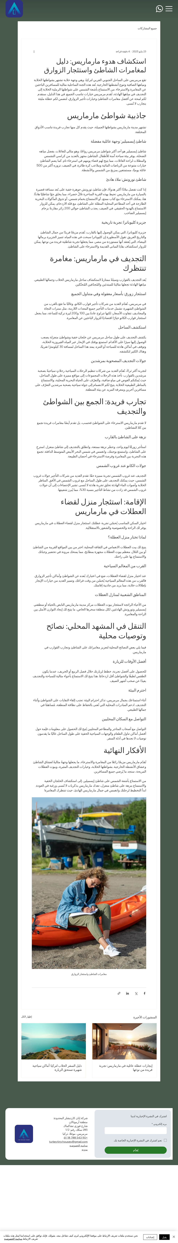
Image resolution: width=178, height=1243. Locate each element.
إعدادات (150, 1237)
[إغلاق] (174, 1237)
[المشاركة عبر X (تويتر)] (136, 993)
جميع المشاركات (147, 28)
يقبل (164, 1237)
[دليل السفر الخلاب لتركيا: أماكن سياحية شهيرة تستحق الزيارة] (53, 1041)
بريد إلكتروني (159, 1124)
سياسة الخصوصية (79, 1145)
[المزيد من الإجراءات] (34, 51)
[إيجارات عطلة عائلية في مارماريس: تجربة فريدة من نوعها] (124, 1041)
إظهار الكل (26, 1016)
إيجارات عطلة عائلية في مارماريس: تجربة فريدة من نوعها (125, 1068)
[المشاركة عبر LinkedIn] (127, 993)
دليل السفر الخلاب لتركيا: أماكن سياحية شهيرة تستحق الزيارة (57, 1068)
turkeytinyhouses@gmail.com (68, 1141)
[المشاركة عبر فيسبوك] (144, 993)
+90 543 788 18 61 (76, 1137)
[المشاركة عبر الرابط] (119, 993)
